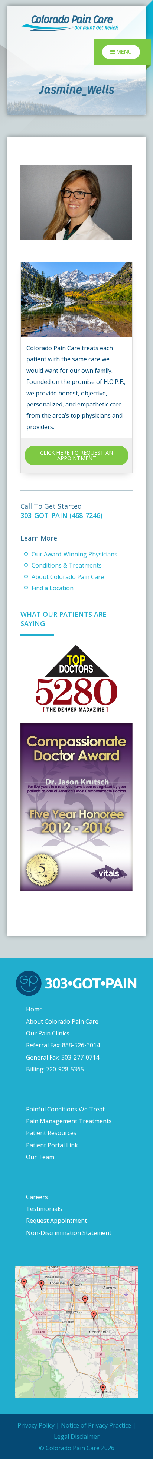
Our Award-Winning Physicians (74, 554)
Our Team (40, 1157)
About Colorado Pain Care (68, 577)
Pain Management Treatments (69, 1121)
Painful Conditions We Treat (65, 1109)
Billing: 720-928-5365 (55, 1069)
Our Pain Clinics (47, 1033)
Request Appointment (56, 1221)
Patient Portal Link (52, 1145)
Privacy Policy (36, 1425)
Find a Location (53, 588)
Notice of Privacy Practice (96, 1425)
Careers (37, 1197)
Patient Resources (51, 1133)
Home (34, 1009)
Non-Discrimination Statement (68, 1233)
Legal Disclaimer (77, 1436)
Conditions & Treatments (67, 565)
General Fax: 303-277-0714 (62, 1057)
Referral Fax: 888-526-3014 (63, 1045)
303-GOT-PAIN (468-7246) (61, 515)
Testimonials (44, 1209)
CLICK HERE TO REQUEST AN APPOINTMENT (76, 455)
